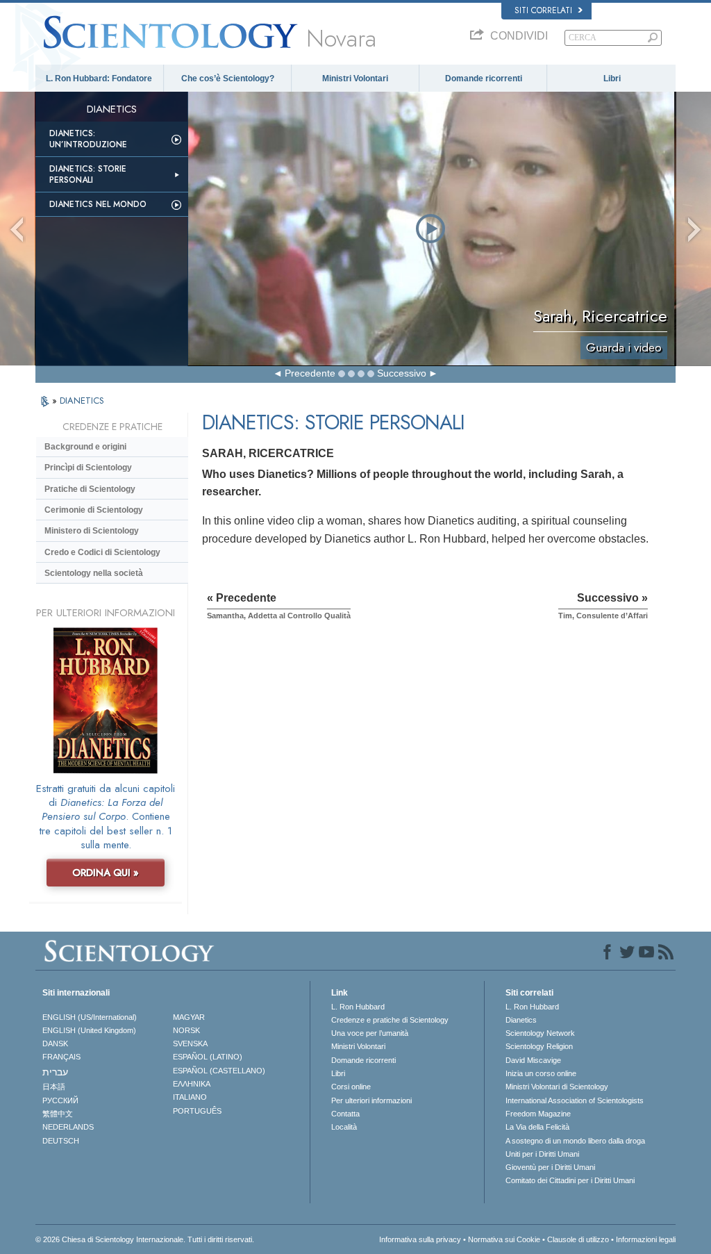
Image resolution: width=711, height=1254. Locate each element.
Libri (612, 78)
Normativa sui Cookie (504, 1239)
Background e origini (85, 447)
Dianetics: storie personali (87, 174)
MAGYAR (189, 1017)
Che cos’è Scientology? (227, 78)
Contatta (345, 1113)
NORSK (186, 1030)
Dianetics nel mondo (98, 204)
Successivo (401, 373)
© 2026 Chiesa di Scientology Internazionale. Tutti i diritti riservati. (144, 1239)
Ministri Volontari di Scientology (556, 1086)
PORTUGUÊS (197, 1111)
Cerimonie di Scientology (93, 510)
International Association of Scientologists (574, 1100)
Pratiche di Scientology (89, 489)
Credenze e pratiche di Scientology (390, 1020)
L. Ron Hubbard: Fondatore (99, 78)
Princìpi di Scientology (88, 467)
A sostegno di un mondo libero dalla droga (575, 1141)
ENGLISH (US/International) (89, 1017)
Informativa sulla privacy (420, 1239)
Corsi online (351, 1086)
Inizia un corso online (540, 1073)
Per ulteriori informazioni (371, 1100)
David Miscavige (533, 1060)
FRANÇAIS (61, 1057)
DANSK (55, 1043)
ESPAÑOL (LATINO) (207, 1057)
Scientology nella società (93, 573)
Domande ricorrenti (483, 78)
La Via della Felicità (537, 1127)
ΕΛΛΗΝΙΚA (191, 1084)
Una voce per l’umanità (369, 1033)
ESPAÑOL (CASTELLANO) (219, 1070)
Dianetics (521, 1020)
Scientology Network (540, 1033)
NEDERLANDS (68, 1127)
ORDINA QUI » (105, 873)
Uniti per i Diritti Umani (542, 1154)
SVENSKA (190, 1043)
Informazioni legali (646, 1239)
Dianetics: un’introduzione (88, 139)
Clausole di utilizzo (578, 1239)
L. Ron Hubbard (358, 1007)
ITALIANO (190, 1097)
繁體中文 (57, 1113)
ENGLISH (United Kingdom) (89, 1030)
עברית (55, 1072)
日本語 (53, 1086)
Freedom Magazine (538, 1113)
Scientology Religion (539, 1046)
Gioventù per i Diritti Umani (550, 1167)
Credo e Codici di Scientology (102, 552)
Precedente (310, 373)
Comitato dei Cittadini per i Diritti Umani (570, 1180)
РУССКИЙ (60, 1100)
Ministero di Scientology (91, 531)
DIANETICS (82, 400)
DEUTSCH (60, 1141)
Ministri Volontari (355, 78)
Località (344, 1127)
